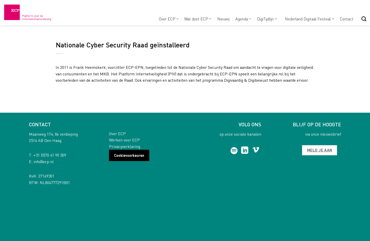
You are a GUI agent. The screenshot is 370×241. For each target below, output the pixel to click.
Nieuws (223, 18)
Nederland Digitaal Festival (308, 18)
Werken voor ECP (124, 139)
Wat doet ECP (196, 18)
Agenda (241, 18)
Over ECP (167, 18)
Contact (346, 18)
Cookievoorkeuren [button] (129, 155)
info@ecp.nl (43, 161)
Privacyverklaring (124, 146)
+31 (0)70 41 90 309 (49, 155)
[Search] (363, 18)
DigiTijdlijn (265, 18)
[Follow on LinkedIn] (244, 151)
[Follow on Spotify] (234, 151)
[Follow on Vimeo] (256, 151)
